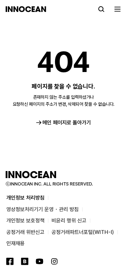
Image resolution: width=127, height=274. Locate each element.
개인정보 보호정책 (25, 220)
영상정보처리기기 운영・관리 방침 (42, 209)
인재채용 (15, 243)
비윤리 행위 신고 (69, 220)
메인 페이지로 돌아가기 (66, 122)
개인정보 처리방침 (25, 198)
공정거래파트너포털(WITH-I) (83, 232)
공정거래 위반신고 (25, 232)
